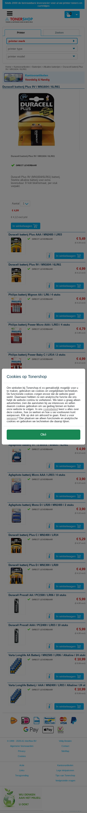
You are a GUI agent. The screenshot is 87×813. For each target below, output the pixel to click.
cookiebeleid (50, 409)
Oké (43, 434)
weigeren (12, 418)
